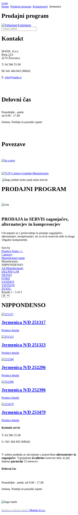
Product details (10, 330)
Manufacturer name (13, 258)
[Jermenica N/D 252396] (8, 381)
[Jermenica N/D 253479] (8, 404)
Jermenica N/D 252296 (24, 367)
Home (5, 6)
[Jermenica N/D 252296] (8, 359)
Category (7, 254)
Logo (5, 3)
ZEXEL (6, 288)
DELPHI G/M (10, 271)
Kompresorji (40, 6)
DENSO (7, 275)
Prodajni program (20, 6)
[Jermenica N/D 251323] (8, 336)
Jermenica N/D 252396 (24, 389)
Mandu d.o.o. (23, 510)
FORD (6, 278)
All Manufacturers (12, 268)
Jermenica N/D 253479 (24, 412)
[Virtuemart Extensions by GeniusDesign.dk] (16, 25)
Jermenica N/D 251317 (24, 322)
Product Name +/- (12, 251)
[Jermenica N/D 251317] (8, 314)
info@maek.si (13, 77)
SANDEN (8, 281)
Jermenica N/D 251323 (24, 344)
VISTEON (8, 285)
